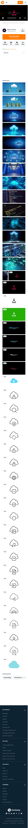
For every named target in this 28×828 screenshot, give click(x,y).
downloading (7, 687)
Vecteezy (4, 725)
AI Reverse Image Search (9, 739)
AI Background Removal (8, 742)
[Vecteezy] (2, 2)
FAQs (3, 777)
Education (5, 734)
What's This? (13, 49)
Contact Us (5, 780)
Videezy (4, 728)
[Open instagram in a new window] (8, 823)
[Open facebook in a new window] (6, 823)
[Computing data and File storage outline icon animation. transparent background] (13, 606)
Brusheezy (5, 723)
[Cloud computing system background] (13, 142)
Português (5, 803)
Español (4, 800)
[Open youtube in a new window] (21, 823)
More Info (6, 52)
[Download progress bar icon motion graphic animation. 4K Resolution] (13, 337)
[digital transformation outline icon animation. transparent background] (13, 404)
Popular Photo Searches (8, 765)
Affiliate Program (6, 760)
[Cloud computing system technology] (13, 155)
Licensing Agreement (8, 754)
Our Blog (4, 786)
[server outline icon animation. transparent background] (13, 418)
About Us (4, 783)
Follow (22, 31)
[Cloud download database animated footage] (13, 673)
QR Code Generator (7, 745)
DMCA (4, 757)
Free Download (14, 36)
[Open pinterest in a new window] (13, 823)
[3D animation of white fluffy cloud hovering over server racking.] (13, 101)
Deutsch (4, 806)
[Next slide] (21, 687)
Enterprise (5, 731)
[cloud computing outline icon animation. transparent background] (13, 539)
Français (4, 809)
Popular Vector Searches (8, 762)
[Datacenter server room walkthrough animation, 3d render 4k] (13, 168)
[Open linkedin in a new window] (11, 823)
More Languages (6, 811)
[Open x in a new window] (18, 823)
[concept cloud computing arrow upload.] (13, 115)
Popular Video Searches (8, 768)
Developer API (6, 737)
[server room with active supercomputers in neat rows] (5, 275)
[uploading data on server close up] (13, 195)
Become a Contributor (8, 788)
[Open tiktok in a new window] (16, 823)
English (4, 798)
